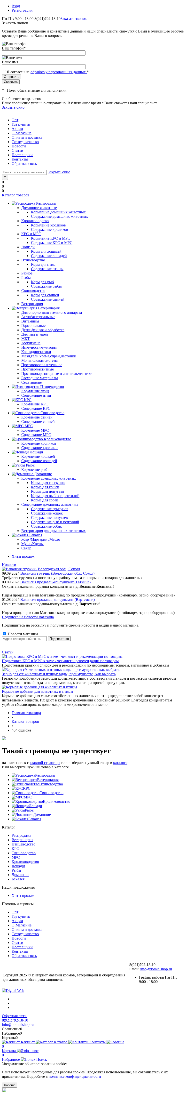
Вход (16, 6)
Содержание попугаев (49, 517)
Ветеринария (48, 780)
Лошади (35, 806)
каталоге (120, 763)
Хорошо (9, 1085)
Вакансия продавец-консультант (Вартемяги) (57, 599)
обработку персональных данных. (59, 72)
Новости (19, 146)
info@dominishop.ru (156, 969)
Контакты (20, 159)
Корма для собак (44, 500)
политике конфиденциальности (75, 1076)
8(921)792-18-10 (15, 1020)
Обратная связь (24, 163)
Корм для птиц (43, 264)
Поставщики (22, 155)
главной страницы (45, 763)
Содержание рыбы (46, 286)
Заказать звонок (74, 18)
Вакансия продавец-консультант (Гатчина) (55, 582)
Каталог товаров (15, 195)
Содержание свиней (47, 299)
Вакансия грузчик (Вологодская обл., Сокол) (57, 573)
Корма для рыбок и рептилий (55, 496)
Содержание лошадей (49, 256)
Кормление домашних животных (58, 212)
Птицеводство (51, 784)
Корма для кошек (45, 487)
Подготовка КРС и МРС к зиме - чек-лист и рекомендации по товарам (60, 661)
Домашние (42, 814)
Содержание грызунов (49, 509)
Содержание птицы (47, 269)
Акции (17, 129)
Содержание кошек (47, 513)
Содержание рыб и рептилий (55, 522)
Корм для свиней (45, 295)
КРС (27, 788)
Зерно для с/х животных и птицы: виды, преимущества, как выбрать (59, 674)
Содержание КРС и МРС (51, 243)
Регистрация (22, 10)
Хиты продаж (23, 556)
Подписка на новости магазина (28, 617)
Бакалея (34, 819)
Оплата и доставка (27, 137)
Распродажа (45, 775)
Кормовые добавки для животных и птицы (37, 691)
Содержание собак (46, 526)
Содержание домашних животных (59, 216)
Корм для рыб (42, 282)
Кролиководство (56, 801)
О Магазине (21, 133)
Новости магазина (22, 634)
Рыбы (29, 810)
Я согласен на (48, 72)
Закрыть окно (13, 107)
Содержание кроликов (49, 229)
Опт (15, 120)
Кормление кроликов (48, 225)
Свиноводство (51, 793)
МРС (28, 797)
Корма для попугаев (47, 491)
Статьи (17, 150)
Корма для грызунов (48, 483)
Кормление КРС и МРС (50, 238)
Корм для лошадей (46, 251)
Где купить (21, 124)
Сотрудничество (25, 142)
